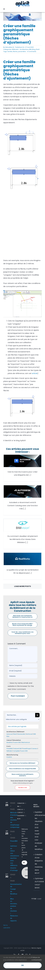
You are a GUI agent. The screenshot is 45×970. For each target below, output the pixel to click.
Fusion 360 (17, 742)
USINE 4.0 (20, 809)
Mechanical (26, 742)
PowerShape (26, 748)
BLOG (18, 819)
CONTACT (20, 812)
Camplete (16, 751)
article (34, 373)
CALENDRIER (20, 815)
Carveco (34, 748)
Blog (33, 49)
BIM (30, 49)
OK (22, 965)
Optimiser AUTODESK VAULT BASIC (36, 883)
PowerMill (9, 748)
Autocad (9, 734)
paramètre (22, 51)
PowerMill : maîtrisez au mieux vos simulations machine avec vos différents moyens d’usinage (14, 855)
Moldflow (10, 742)
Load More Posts (22, 586)
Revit (37, 49)
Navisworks (21, 734)
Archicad (29, 734)
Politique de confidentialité (36, 958)
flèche (15, 51)
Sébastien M (9, 47)
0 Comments (31, 51)
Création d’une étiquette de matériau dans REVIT (36, 863)
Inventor (9, 757)
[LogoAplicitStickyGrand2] (22, 2)
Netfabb (9, 751)
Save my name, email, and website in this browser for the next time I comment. (21, 686)
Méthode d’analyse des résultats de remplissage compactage (14, 819)
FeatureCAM (17, 748)
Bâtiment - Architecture (20, 49)
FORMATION (20, 803)
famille (9, 51)
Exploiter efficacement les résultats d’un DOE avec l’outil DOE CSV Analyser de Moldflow (36, 830)
